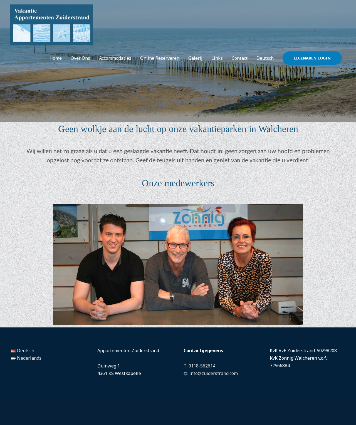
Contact (240, 58)
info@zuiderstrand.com (213, 373)
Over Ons (80, 58)
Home (56, 58)
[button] (312, 58)
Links (217, 58)
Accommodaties (115, 58)
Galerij (195, 58)
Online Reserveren (159, 58)
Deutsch (265, 58)
